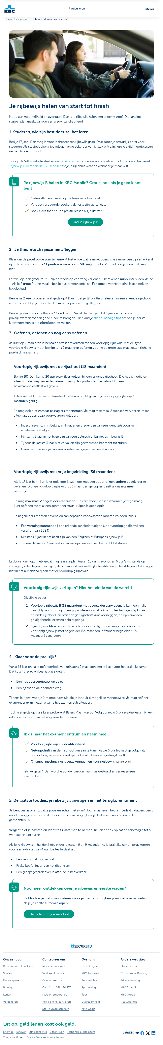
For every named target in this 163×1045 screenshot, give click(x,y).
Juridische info (38, 1031)
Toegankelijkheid (13, 1037)
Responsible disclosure (81, 1031)
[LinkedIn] (153, 1031)
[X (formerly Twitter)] (147, 1031)
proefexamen (70, 161)
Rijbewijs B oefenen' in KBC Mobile (35, 166)
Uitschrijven (56, 1031)
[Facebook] (142, 1031)
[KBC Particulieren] (9, 8)
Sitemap (8, 1031)
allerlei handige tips (107, 318)
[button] (146, 9)
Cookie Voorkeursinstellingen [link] (45, 1037)
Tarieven (21, 1031)
